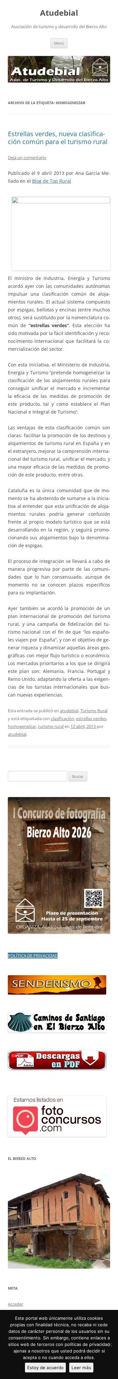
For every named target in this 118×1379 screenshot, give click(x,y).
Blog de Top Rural (51, 181)
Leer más (81, 1367)
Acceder (15, 1304)
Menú (59, 43)
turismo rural (51, 726)
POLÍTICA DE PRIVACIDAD (33, 956)
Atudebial (59, 13)
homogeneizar (22, 726)
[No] (110, 1344)
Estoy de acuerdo (45, 1367)
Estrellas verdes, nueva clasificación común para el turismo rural (58, 137)
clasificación (62, 718)
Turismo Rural (94, 711)
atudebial (69, 711)
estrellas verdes (91, 718)
